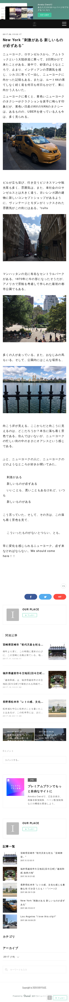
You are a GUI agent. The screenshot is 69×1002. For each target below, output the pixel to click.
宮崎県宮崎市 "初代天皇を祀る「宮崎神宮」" (31, 644)
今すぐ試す (44, 15)
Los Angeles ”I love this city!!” (38, 916)
